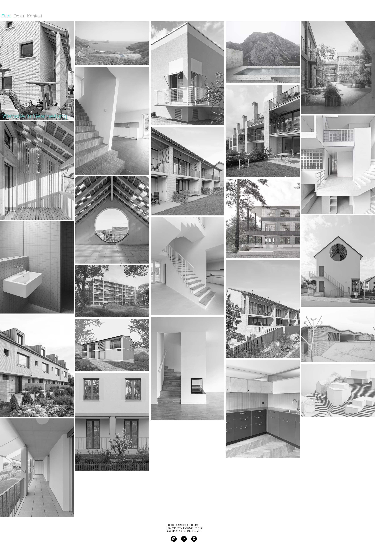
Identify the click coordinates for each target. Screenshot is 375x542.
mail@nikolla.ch (192, 531)
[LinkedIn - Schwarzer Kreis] (184, 539)
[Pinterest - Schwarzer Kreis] (194, 539)
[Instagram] (174, 539)
